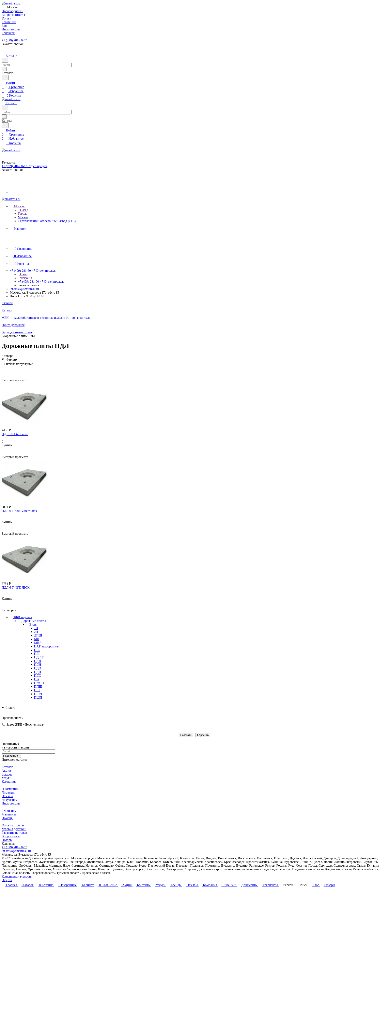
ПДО (37, 668)
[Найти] (5, 77)
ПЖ (36, 679)
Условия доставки (14, 829)
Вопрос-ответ (11, 836)
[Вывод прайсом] (17, 370)
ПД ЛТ (39, 657)
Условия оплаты (13, 825)
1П (36, 628)
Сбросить (203, 735)
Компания (9, 781)
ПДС (37, 675)
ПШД (38, 694)
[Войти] (3, 178)
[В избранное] (3, 449)
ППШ (38, 686)
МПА (38, 642)
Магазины (9, 814)
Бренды (7, 774)
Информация (11, 803)
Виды (33, 624)
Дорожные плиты (33, 621)
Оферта (7, 880)
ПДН (37, 664)
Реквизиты (9, 810)
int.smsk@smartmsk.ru (24, 289)
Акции (6, 770)
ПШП (38, 697)
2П (36, 631)
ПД (36, 653)
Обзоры (7, 840)
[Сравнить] (4, 453)
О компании (10, 789)
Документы (10, 799)
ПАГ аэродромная (46, 646)
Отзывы (7, 796)
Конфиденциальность (17, 876)
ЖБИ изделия (22, 617)
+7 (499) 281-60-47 (14, 40)
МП (36, 639)
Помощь (7, 818)
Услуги (6, 778)
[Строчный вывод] (11, 370)
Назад (23, 210)
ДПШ (38, 635)
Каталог (7, 767)
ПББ (37, 650)
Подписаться (11, 755)
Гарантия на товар (14, 832)
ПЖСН (39, 683)
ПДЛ (37, 661)
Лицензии (9, 792)
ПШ (37, 690)
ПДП (37, 672)
